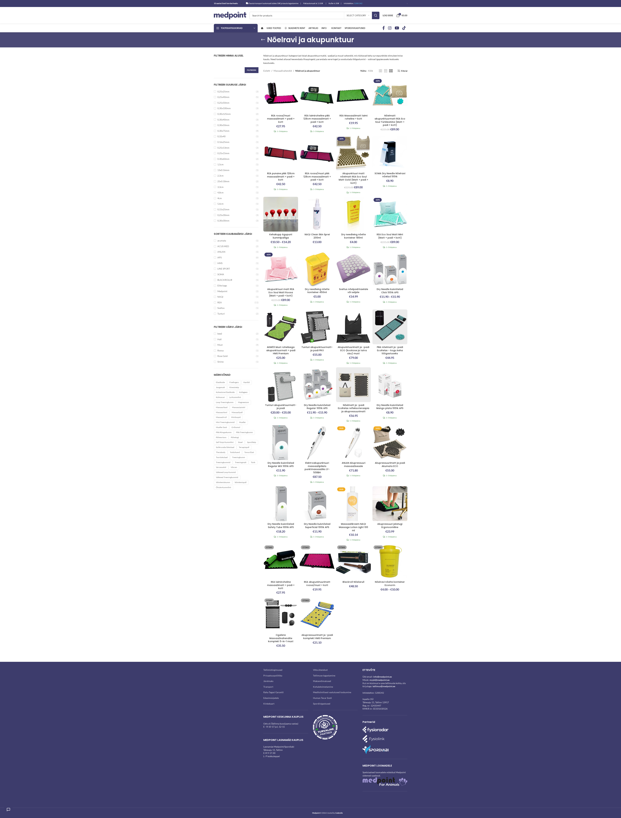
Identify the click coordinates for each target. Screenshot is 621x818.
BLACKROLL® (224, 279)
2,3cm (220, 175)
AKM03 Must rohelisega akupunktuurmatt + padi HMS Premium (280, 350)
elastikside (220, 382)
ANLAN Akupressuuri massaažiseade (353, 464)
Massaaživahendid (283, 70)
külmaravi (220, 397)
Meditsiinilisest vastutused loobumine (332, 692)
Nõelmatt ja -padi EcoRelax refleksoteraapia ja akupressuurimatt (353, 408)
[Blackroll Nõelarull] (353, 561)
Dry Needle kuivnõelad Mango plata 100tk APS (389, 406)
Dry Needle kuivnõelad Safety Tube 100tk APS (281, 525)
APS (219, 257)
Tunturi (221, 313)
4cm (219, 198)
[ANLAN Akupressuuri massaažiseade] (353, 442)
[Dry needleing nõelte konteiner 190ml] (353, 214)
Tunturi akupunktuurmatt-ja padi (280, 406)
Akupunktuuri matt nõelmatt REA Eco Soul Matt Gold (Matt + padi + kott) (353, 178)
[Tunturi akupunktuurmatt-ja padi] (280, 384)
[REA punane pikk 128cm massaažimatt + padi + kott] (280, 153)
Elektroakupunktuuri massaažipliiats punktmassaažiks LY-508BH (317, 467)
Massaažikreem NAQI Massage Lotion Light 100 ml (353, 527)
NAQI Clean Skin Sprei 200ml (317, 236)
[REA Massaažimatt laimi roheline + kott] (353, 95)
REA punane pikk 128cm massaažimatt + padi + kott (281, 176)
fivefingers (234, 382)
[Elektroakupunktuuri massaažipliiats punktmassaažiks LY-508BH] (317, 442)
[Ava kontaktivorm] (8, 809)
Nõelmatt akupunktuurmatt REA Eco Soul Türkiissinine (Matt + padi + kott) (390, 120)
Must (220, 344)
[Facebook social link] (383, 28)
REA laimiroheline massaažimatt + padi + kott (281, 585)
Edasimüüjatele (271, 698)
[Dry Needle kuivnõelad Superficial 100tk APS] (317, 503)
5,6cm (220, 203)
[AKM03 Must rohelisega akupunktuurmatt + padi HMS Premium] (280, 326)
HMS (219, 263)
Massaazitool (221, 412)
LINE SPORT (223, 268)
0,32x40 (221, 136)
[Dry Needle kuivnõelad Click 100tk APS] (389, 269)
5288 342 (358, 3)
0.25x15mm (223, 153)
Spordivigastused (321, 703)
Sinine (220, 361)
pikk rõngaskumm (224, 432)
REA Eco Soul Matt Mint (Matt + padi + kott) (390, 236)
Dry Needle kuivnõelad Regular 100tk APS (317, 406)
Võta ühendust (320, 669)
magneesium (243, 402)
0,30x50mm (223, 125)
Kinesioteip (234, 387)
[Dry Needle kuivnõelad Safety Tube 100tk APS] (280, 503)
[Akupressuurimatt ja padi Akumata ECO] (389, 442)
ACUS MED (223, 246)
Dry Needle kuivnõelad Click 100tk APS (390, 291)
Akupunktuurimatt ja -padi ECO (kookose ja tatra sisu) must (353, 350)
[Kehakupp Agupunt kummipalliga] (280, 214)
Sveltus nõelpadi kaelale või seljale (353, 291)
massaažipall (237, 412)
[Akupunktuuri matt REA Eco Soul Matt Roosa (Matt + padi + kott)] (280, 269)
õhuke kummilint (223, 487)
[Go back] (263, 40)
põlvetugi (235, 437)
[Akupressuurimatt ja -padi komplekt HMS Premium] (317, 614)
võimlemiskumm (223, 482)
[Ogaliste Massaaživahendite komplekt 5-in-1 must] (280, 614)
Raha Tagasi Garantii (273, 692)
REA (219, 302)
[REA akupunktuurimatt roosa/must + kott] (317, 561)
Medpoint (222, 291)
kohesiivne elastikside (225, 392)
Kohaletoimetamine (323, 686)
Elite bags (222, 285)
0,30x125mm (224, 114)
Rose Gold (222, 356)
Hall (219, 339)
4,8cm (220, 192)
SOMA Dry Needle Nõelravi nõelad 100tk (390, 175)
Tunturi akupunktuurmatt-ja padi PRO (317, 349)
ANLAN (221, 251)
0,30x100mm (224, 108)
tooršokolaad (222, 457)
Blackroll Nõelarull (353, 582)
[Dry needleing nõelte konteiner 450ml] (317, 269)
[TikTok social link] (404, 28)
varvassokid (221, 467)
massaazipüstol (238, 407)
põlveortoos (221, 437)
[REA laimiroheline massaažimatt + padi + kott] (280, 561)
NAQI (220, 296)
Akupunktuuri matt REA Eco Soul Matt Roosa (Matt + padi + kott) (280, 292)
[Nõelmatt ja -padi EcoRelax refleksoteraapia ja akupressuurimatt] (353, 384)
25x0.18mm (223, 181)
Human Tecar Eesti (322, 698)
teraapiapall (244, 447)
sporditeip (251, 442)
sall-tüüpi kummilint (224, 442)
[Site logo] (230, 15)
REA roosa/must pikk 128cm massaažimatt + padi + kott (317, 176)
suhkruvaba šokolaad (225, 447)
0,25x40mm (223, 97)
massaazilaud (221, 407)
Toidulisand (235, 452)
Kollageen (243, 392)
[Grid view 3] (385, 71)
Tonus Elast (249, 452)
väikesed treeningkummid (227, 477)
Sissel (240, 442)
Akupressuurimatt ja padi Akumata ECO (390, 464)
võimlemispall (240, 482)
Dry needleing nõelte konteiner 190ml (353, 236)
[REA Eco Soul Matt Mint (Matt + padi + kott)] (389, 214)
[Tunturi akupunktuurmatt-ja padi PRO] (317, 326)
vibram (234, 467)
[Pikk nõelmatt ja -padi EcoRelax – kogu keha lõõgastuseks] (389, 326)
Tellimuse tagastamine (324, 675)
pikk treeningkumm (244, 432)
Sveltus (221, 308)
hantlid (246, 382)
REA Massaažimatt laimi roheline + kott (353, 117)
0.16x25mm (223, 142)
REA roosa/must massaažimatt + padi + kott (281, 119)
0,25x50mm (223, 102)
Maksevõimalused (322, 681)
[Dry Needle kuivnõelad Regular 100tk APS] (317, 384)
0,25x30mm (223, 215)
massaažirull (221, 417)
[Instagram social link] (389, 28)
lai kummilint (235, 397)
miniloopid (236, 417)
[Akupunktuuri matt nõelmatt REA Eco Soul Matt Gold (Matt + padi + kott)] (353, 153)
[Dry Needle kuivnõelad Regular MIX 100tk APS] (280, 442)
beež (219, 333)
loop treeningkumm (224, 402)
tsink (253, 462)
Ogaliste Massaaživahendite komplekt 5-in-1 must (280, 638)
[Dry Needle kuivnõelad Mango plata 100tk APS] (389, 384)
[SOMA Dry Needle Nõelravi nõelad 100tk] (389, 153)
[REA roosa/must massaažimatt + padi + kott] (280, 95)
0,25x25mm (223, 91)
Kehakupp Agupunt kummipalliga (280, 236)
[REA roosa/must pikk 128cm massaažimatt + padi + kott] (317, 153)
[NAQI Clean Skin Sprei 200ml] (317, 214)
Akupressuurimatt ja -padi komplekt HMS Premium (317, 636)
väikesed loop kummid (226, 472)
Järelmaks (268, 681)
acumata (221, 240)
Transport (268, 686)
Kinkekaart (268, 703)
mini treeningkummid (225, 422)
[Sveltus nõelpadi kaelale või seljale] (353, 269)
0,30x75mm (223, 130)
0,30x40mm (223, 119)
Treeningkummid (223, 462)
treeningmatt (240, 462)
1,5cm (220, 164)
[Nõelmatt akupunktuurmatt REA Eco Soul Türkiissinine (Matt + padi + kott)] (389, 95)
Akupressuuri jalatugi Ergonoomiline (389, 525)
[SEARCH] (375, 15)
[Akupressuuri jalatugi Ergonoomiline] (389, 503)
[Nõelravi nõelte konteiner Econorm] (389, 561)
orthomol (236, 427)
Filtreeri (251, 70)
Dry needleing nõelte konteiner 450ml (317, 291)
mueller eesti (221, 427)
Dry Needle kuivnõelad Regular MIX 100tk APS (281, 464)
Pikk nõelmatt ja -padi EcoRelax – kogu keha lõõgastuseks (390, 350)
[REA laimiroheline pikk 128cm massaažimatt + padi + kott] (317, 95)
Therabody (220, 452)
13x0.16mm (223, 170)
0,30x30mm (223, 220)
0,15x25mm (223, 209)
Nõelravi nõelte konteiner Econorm (390, 583)
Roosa (220, 350)
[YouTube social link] (397, 28)
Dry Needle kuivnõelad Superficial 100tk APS (317, 525)
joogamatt (220, 387)
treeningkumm (238, 457)
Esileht (266, 70)
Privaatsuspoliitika (272, 675)
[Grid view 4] (391, 71)
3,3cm (220, 187)
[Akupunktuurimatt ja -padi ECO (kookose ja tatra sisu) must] (353, 326)
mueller (242, 422)
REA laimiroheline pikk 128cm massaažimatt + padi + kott (317, 119)
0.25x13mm (223, 147)
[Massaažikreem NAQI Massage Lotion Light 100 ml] (353, 503)
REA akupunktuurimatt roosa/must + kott (317, 583)
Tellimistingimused (272, 669)
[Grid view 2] (380, 71)
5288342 (379, 692)
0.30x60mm (223, 158)
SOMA (220, 274)
